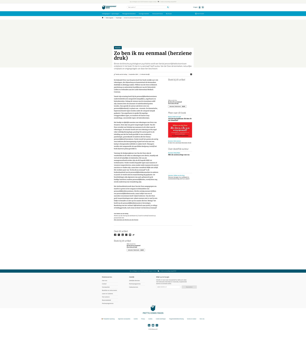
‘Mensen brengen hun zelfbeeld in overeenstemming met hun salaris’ (179, 178)
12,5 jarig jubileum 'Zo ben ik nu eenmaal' (180, 119)
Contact (104, 284)
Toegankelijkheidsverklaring (176, 319)
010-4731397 (200, 13)
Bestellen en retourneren (109, 290)
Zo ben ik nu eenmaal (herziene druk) (132, 17)
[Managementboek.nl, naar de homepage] (109, 9)
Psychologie (119, 17)
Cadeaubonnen (133, 287)
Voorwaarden (106, 287)
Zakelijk (131, 277)
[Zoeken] (168, 7)
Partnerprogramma (107, 303)
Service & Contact (191, 319)
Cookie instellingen (161, 319)
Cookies (150, 319)
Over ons (104, 280)
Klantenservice (107, 277)
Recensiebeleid (106, 300)
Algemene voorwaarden (124, 319)
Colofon (136, 319)
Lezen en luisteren (107, 293)
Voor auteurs (106, 297)
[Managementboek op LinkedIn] (149, 325)
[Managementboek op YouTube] (153, 325)
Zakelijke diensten (134, 280)
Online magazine (109, 17)
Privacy (143, 319)
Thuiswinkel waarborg (109, 319)
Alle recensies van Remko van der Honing (126, 220)
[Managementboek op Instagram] (157, 325)
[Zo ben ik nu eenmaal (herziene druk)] (173, 90)
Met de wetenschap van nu (179, 155)
